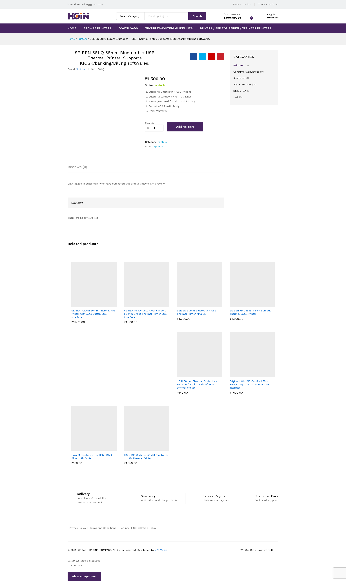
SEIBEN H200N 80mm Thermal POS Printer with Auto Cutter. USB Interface (93, 313)
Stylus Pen (239, 90)
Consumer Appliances (246, 71)
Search (197, 16)
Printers (162, 141)
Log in (271, 14)
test (235, 97)
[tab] (79, 168)
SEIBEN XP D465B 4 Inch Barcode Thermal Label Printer (250, 312)
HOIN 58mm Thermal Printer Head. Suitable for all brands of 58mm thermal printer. (198, 384)
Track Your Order (268, 4)
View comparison (84, 576)
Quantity (149, 123)
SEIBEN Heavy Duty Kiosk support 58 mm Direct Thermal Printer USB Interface (145, 313)
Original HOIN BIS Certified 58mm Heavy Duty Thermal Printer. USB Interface (250, 384)
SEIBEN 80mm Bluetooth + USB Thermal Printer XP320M (196, 312)
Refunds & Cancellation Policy (138, 527)
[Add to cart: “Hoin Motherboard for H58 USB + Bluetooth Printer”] (85, 449)
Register (272, 17)
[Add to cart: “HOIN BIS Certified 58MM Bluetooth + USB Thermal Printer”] (138, 449)
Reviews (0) (77, 167)
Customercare (231, 14)
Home (72, 28)
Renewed (239, 78)
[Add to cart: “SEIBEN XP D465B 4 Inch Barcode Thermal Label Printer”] (243, 305)
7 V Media (161, 550)
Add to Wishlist (209, 127)
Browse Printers (97, 28)
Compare (218, 127)
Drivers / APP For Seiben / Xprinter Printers (235, 28)
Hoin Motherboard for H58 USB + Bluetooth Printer (91, 457)
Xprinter (81, 69)
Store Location (242, 4)
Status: (149, 85)
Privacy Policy (77, 527)
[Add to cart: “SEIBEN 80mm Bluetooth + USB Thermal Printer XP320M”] (190, 305)
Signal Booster (242, 84)
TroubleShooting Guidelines (169, 28)
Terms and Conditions (103, 527)
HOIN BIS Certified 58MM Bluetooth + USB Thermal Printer (146, 457)
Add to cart (185, 127)
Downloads (128, 28)
